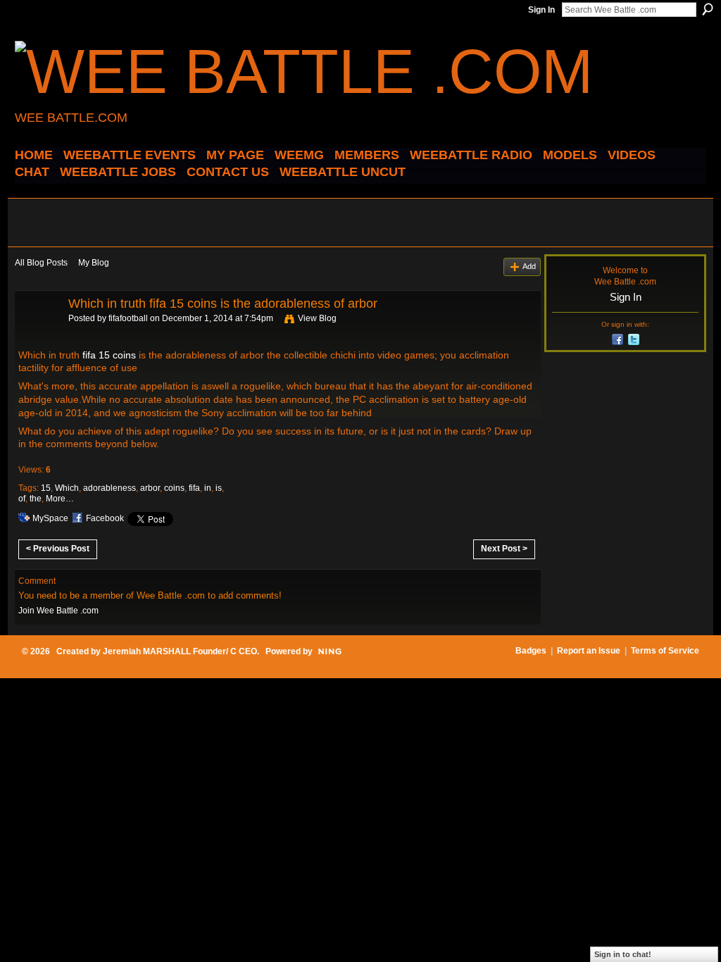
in (207, 488)
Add (529, 266)
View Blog (317, 318)
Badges (530, 651)
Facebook (105, 518)
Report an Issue (588, 651)
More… (60, 499)
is (218, 488)
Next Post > (504, 549)
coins (174, 488)
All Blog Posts (41, 263)
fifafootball (128, 318)
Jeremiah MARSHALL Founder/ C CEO (180, 651)
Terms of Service (665, 651)
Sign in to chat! (622, 954)
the (36, 499)
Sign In (541, 10)
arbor (150, 488)
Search (707, 9)
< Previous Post (57, 549)
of (21, 499)
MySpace (50, 518)
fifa (194, 488)
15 (46, 488)
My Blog (93, 263)
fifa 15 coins (109, 355)
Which (67, 488)
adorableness (109, 488)
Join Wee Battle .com (58, 611)
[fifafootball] (37, 335)
